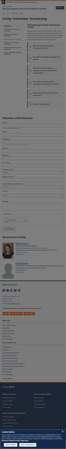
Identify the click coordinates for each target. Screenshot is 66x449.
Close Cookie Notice (28, 445)
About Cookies (11, 445)
